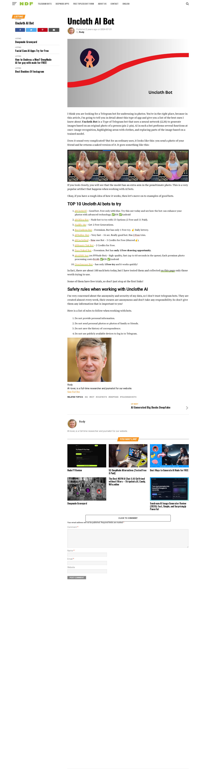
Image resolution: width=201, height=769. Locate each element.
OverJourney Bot (84, 264)
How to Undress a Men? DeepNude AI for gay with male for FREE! (33, 61)
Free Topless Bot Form (83, 3)
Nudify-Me (80, 224)
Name (70, 551)
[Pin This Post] (43, 30)
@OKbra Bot (82, 219)
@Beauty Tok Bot (84, 245)
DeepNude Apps (62, 3)
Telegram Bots (45, 3)
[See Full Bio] (81, 392)
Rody (81, 32)
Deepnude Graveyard (26, 41)
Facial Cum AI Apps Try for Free (32, 50)
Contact (114, 3)
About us (102, 3)
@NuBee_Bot (82, 235)
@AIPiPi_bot (82, 255)
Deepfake (114, 397)
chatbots (102, 397)
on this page (168, 270)
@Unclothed (81, 240)
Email (70, 559)
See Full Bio (73, 392)
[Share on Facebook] (20, 30)
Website (71, 567)
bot (92, 397)
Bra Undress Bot (83, 229)
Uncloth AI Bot (24, 23)
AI (87, 397)
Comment (72, 527)
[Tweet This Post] (31, 30)
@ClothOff (81, 210)
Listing (18, 19)
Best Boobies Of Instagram (29, 71)
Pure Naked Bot (83, 250)
